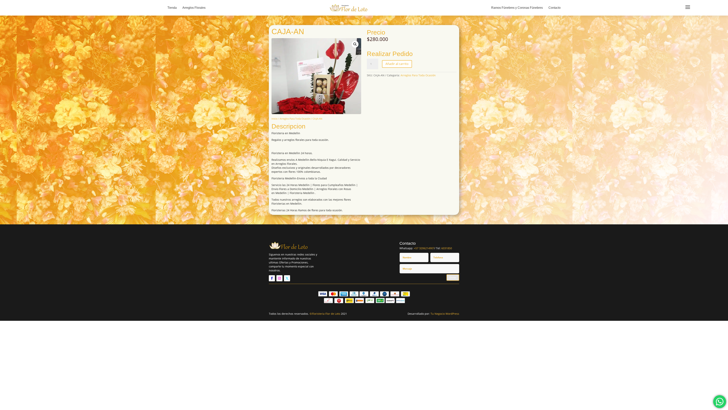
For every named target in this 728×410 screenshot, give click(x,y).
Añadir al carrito (397, 64)
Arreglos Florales (194, 7)
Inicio (274, 118)
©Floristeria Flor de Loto (325, 313)
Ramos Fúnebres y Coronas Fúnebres (517, 7)
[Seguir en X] (287, 278)
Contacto (554, 7)
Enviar (452, 277)
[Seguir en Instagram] (279, 278)
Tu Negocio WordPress (445, 313)
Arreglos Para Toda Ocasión (295, 118)
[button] (355, 44)
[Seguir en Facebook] (272, 278)
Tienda (172, 7)
